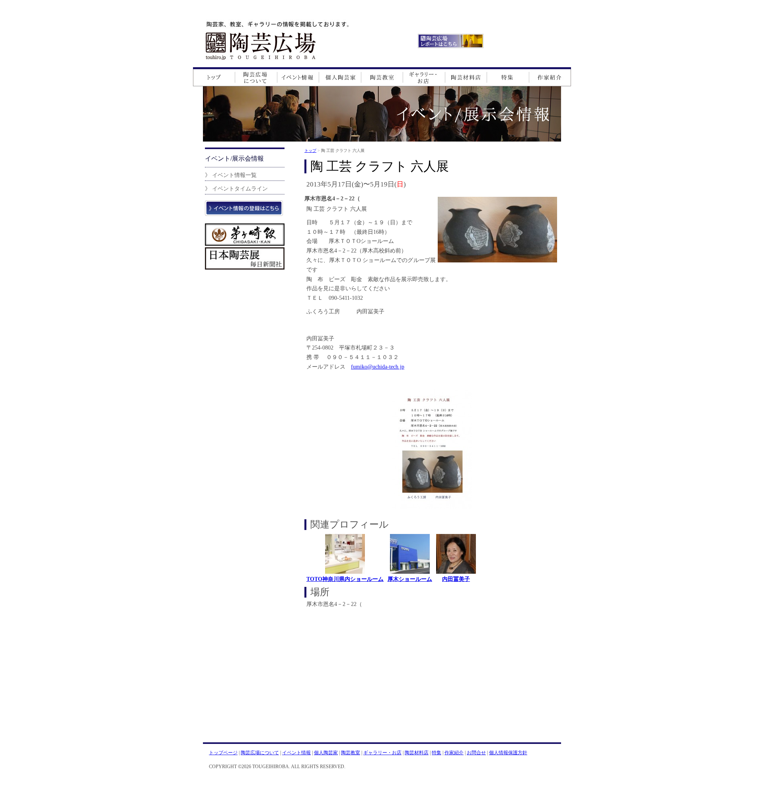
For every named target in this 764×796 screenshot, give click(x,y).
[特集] (508, 76)
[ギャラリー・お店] (424, 76)
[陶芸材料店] (466, 76)
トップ (310, 150)
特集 (436, 752)
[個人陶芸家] (340, 76)
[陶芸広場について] (256, 76)
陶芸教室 (350, 752)
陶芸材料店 (417, 752)
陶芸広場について (260, 752)
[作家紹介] (550, 76)
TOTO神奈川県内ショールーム (345, 579)
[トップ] (214, 76)
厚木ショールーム (410, 579)
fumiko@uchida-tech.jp (377, 367)
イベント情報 (296, 752)
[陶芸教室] (382, 76)
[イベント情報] (298, 76)
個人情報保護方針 (508, 752)
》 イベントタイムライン (236, 188)
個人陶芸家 (326, 752)
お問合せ (476, 752)
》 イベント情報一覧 (231, 175)
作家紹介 (454, 752)
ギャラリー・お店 (382, 752)
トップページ (223, 752)
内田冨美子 (456, 579)
